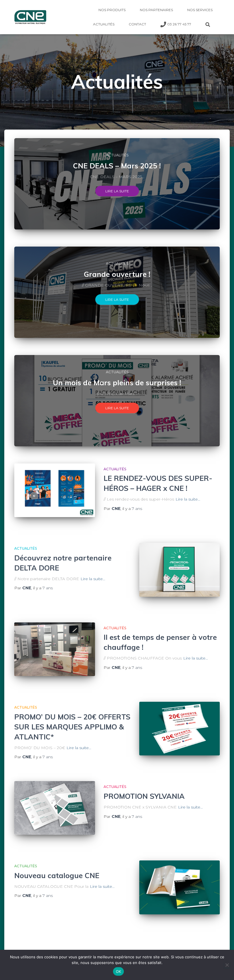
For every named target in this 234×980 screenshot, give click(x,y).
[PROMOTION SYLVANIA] (54, 808)
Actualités (103, 24)
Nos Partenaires (156, 10)
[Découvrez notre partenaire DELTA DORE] (179, 570)
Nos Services (200, 10)
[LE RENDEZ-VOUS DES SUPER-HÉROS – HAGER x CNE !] (54, 490)
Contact (137, 24)
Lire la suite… (187, 499)
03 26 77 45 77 (179, 24)
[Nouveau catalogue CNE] (179, 887)
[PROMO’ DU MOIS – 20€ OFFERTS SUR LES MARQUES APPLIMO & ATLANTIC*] (179, 728)
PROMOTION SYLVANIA (144, 796)
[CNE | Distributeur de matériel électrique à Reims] (30, 17)
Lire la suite (117, 191)
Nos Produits (112, 10)
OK (118, 971)
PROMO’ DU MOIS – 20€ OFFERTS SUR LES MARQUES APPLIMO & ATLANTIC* (72, 726)
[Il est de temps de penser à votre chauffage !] (54, 649)
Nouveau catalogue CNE (56, 875)
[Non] (227, 965)
